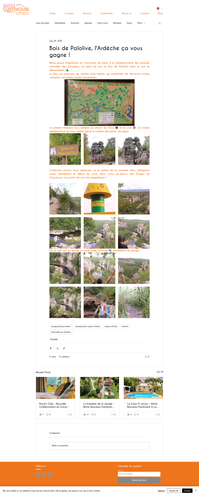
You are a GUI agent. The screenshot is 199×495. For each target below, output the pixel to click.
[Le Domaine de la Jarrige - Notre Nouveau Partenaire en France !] (99, 388)
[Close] (195, 491)
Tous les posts (42, 23)
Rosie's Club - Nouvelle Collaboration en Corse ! (53, 405)
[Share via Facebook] (50, 348)
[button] (84, 13)
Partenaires (60, 23)
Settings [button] (161, 490)
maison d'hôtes (111, 327)
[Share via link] (64, 348)
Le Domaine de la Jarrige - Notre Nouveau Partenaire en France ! (98, 405)
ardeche (125, 327)
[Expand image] (65, 149)
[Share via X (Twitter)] (57, 348)
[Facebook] (37, 474)
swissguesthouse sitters (61, 327)
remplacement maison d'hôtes (87, 327)
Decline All (173, 490)
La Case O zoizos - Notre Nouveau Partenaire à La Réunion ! (142, 405)
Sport (129, 23)
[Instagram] (43, 474)
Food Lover (102, 23)
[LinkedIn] (49, 474)
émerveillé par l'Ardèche (61, 332)
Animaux (117, 23)
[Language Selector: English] (160, 8)
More (139, 23)
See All (160, 372)
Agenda (88, 23)
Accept (187, 490)
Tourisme (75, 23)
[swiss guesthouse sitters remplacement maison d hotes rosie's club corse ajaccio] (55, 388)
